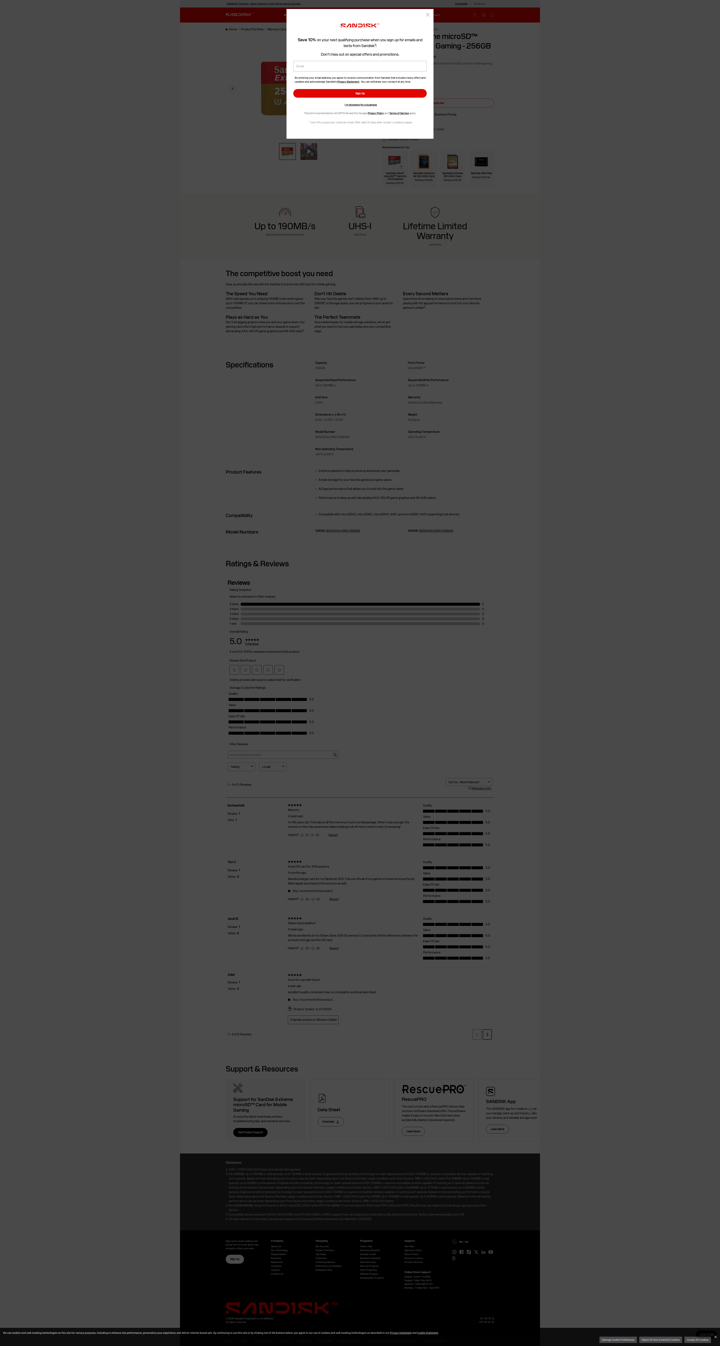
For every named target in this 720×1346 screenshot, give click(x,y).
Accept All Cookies (698, 1340)
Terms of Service (399, 113)
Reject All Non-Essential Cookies (661, 1340)
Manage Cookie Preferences (618, 1340)
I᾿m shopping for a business (361, 104)
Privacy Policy (376, 113)
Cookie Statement (427, 1333)
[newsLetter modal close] (428, 15)
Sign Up (360, 93)
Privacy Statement (401, 1333)
